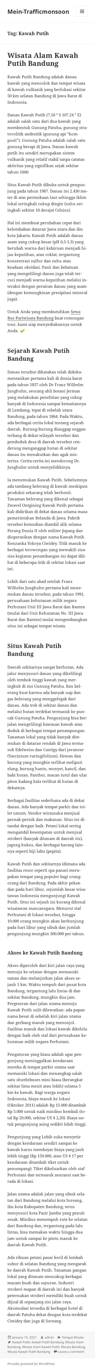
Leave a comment (71, 1351)
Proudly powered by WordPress (31, 1364)
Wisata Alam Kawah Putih (40, 1347)
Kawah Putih (21, 1342)
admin (49, 1337)
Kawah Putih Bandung (48, 1342)
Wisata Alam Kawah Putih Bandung (42, 59)
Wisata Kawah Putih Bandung (28, 1351)
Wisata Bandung (73, 1347)
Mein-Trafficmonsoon (38, 11)
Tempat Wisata (73, 1337)
